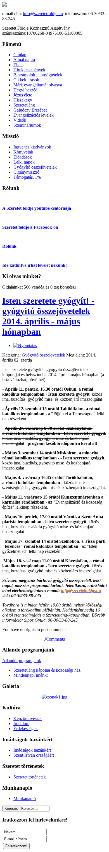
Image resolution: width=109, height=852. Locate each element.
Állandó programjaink (21, 660)
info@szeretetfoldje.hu (43, 13)
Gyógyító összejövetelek (43, 355)
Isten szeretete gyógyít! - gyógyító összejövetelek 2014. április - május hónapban (48, 316)
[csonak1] (54, 697)
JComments (54, 639)
